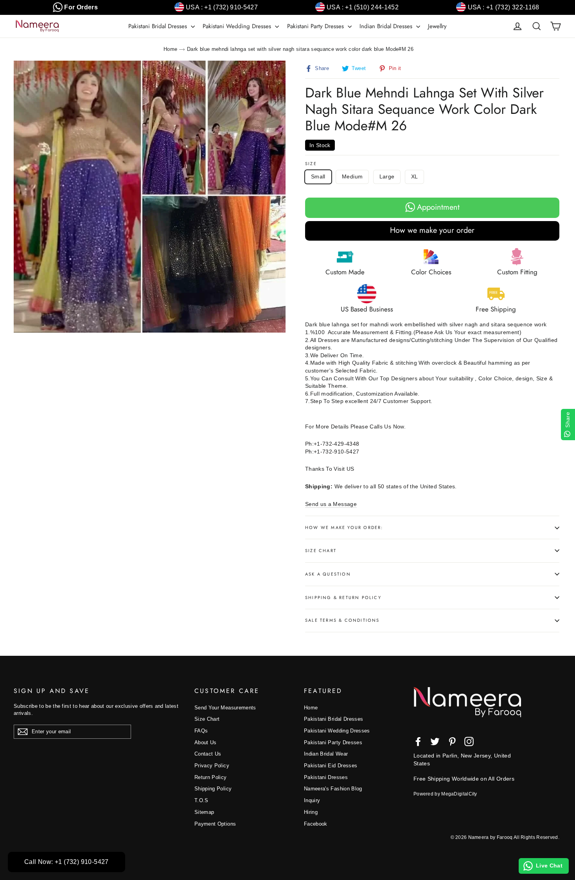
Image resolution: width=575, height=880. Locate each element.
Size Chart (320, 550)
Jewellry (437, 26)
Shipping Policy (213, 789)
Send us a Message (331, 504)
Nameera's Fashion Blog (333, 789)
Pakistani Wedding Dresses (238, 26)
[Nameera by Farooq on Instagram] (469, 741)
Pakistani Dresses (326, 777)
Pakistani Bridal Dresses (158, 26)
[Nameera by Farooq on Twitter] (435, 741)
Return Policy (210, 777)
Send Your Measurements (225, 708)
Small (318, 176)
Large (387, 176)
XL (414, 176)
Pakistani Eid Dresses (330, 765)
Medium (352, 176)
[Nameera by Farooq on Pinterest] (452, 741)
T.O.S (201, 800)
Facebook (315, 824)
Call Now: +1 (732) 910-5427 (66, 861)
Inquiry (312, 800)
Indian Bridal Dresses (386, 26)
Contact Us (207, 754)
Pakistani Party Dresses (316, 26)
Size (311, 163)
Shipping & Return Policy (343, 597)
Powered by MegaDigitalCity (445, 794)
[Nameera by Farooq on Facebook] (418, 741)
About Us (205, 742)
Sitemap (204, 812)
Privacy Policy (211, 765)
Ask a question (328, 574)
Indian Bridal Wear (326, 754)
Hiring (311, 812)
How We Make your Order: (344, 527)
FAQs (201, 731)
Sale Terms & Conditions (342, 620)
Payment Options (215, 824)
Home (170, 49)
